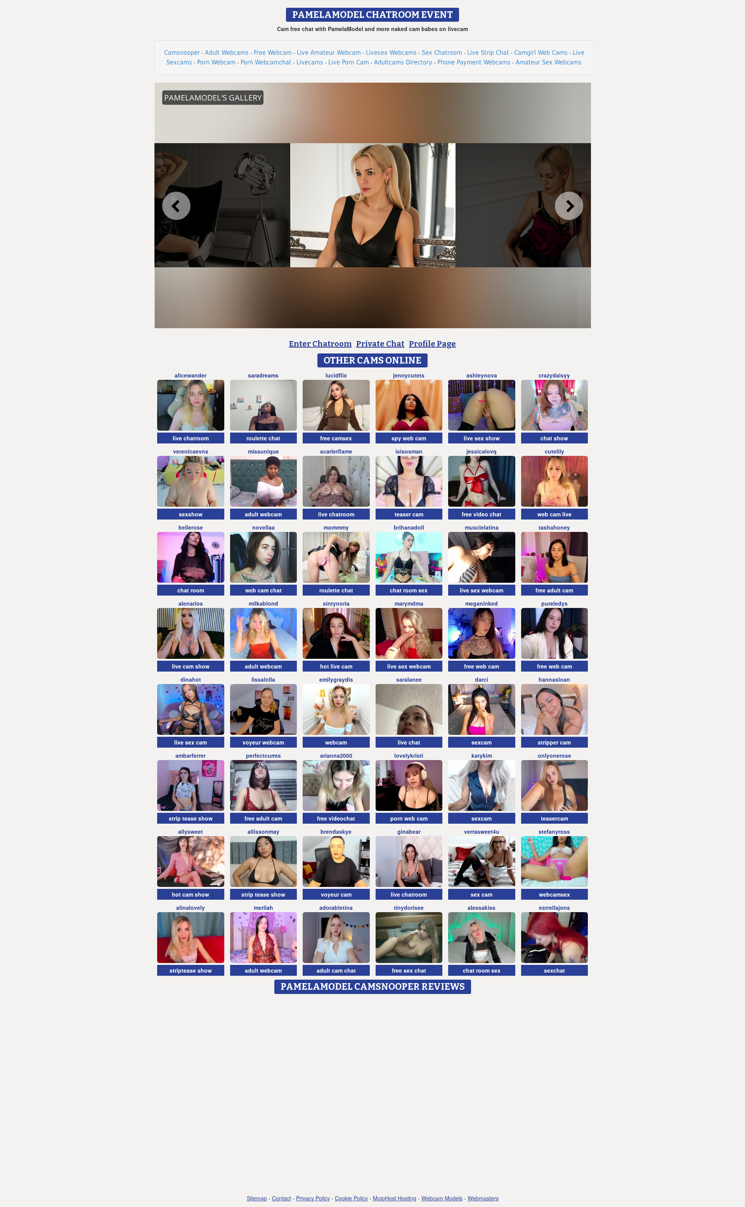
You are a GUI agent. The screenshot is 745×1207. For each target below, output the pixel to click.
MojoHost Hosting (394, 1198)
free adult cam (554, 590)
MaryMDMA (409, 603)
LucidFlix (336, 375)
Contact (281, 1198)
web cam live (554, 514)
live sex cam (190, 742)
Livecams (309, 62)
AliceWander (190, 375)
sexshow (191, 514)
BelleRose (190, 527)
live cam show (191, 666)
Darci (481, 679)
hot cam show (190, 894)
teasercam (554, 818)
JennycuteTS (408, 375)
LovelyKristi (408, 755)
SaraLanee (409, 679)
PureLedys (554, 603)
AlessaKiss (482, 907)
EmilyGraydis (336, 679)
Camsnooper (182, 52)
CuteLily (554, 451)
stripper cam (554, 742)
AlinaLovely (190, 907)
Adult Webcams (227, 52)
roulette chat (263, 438)
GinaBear (409, 831)
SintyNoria (336, 603)
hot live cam (336, 666)
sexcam (481, 742)
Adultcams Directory (403, 62)
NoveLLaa (263, 527)
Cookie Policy (351, 1198)
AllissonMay (263, 831)
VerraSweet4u (481, 831)
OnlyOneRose (554, 755)
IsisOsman (409, 451)
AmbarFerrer (190, 755)
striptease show (191, 970)
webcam (336, 742)
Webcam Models (442, 1198)
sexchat (554, 970)
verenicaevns (190, 451)
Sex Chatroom (442, 52)
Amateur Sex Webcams (549, 62)
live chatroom (191, 438)
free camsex (336, 438)
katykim (481, 755)
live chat (409, 742)
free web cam (481, 666)
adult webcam (263, 514)
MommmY (336, 527)
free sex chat (409, 970)
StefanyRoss (554, 831)
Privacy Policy (313, 1198)
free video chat (481, 514)
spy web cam (409, 438)
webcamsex (554, 894)
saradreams (263, 375)
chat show (554, 438)
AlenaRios (190, 603)
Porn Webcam (216, 62)
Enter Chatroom (320, 343)
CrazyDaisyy (554, 375)
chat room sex (409, 590)
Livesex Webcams (391, 52)
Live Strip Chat (488, 52)
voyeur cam (336, 894)
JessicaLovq (481, 451)
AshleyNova (481, 375)
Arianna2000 (336, 755)
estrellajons (554, 907)
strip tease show (191, 818)
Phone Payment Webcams (474, 62)
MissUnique (263, 451)
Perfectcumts (263, 755)
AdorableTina (336, 907)
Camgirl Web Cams (541, 52)
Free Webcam (273, 52)
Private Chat (380, 343)
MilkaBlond (263, 603)
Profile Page (432, 343)
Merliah (263, 907)
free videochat (336, 818)
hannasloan (554, 679)
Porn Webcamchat (266, 62)
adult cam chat (336, 970)
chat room (190, 590)
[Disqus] (372, 1095)
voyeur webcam (263, 742)
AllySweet (190, 831)
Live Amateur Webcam (329, 52)
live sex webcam (481, 590)
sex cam (481, 894)
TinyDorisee (409, 907)
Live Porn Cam (348, 62)
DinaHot (190, 679)
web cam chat (263, 590)
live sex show (482, 438)
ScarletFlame (336, 451)
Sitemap (257, 1198)
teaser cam (409, 514)
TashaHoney (554, 527)
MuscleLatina (482, 527)
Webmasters (483, 1198)
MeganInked (481, 603)
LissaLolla (263, 679)
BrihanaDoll (409, 527)
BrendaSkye (336, 831)
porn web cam (409, 818)
